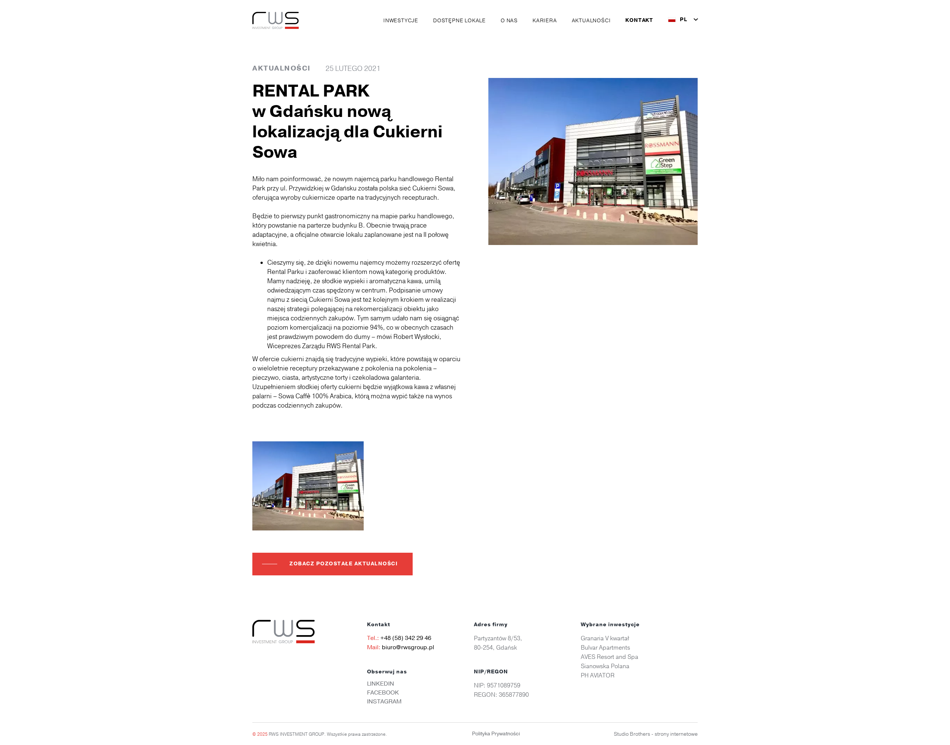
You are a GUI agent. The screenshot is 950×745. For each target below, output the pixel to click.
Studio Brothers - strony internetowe (656, 734)
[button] (400, 20)
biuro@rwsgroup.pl (408, 647)
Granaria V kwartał (605, 638)
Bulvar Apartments (605, 647)
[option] (308, 485)
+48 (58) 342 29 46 (405, 638)
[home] (275, 20)
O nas (509, 20)
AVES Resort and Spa (609, 656)
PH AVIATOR (598, 675)
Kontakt (639, 20)
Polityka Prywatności (496, 734)
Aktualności (591, 20)
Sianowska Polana (605, 666)
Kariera (545, 20)
